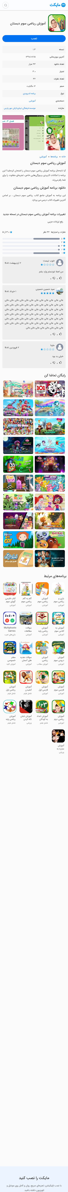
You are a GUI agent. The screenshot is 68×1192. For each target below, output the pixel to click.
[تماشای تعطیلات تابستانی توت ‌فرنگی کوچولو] (50, 465)
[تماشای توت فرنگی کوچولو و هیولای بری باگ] (18, 446)
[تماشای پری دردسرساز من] (50, 427)
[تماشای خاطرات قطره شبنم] (18, 503)
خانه (64, 157)
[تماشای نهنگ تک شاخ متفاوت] (50, 408)
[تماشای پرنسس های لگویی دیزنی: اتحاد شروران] (18, 521)
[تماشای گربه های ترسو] (50, 559)
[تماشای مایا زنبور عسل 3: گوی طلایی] (50, 521)
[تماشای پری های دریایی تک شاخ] (50, 446)
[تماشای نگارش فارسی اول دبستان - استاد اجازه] (18, 559)
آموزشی (32, 101)
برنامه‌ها (54, 157)
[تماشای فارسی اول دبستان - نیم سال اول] (18, 465)
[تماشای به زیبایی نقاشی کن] (18, 427)
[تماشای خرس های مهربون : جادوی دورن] (50, 484)
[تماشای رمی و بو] (18, 484)
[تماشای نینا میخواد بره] (18, 540)
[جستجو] (5, 5)
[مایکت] (58, 7)
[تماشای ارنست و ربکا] (18, 389)
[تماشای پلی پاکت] (50, 503)
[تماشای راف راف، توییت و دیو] (50, 540)
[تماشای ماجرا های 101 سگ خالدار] (50, 389)
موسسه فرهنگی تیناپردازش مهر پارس (20, 108)
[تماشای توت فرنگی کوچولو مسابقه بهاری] (18, 408)
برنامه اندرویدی (29, 93)
